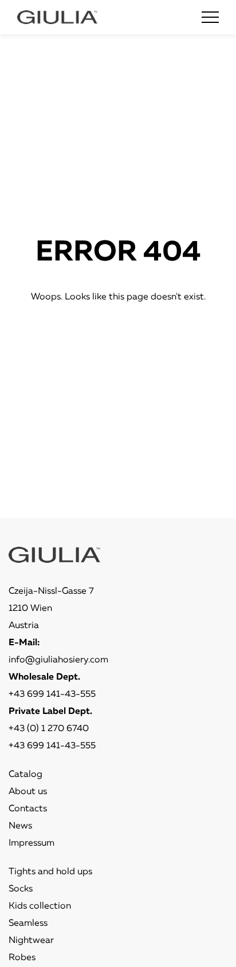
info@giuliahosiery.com (58, 660)
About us (28, 791)
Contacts (28, 809)
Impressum (31, 843)
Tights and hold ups (50, 872)
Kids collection (40, 906)
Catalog (25, 774)
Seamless (28, 923)
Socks (21, 889)
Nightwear (31, 940)
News (20, 826)
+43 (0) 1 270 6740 (49, 728)
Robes (22, 957)
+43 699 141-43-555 (52, 694)
